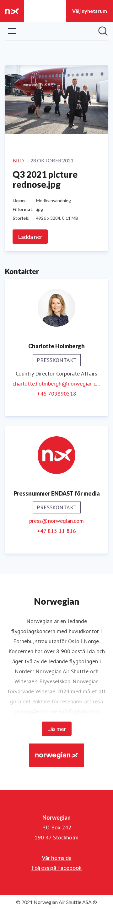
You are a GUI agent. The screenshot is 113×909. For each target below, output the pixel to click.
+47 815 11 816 (56, 530)
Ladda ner (30, 236)
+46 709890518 (56, 393)
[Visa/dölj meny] (12, 31)
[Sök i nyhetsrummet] (103, 31)
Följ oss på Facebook (56, 867)
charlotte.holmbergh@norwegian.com (56, 383)
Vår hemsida (57, 857)
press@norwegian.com (56, 520)
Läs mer (56, 728)
